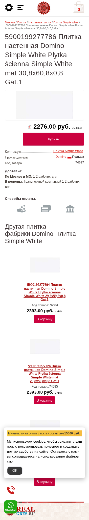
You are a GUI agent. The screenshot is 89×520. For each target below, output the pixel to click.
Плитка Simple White (65, 22)
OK (14, 470)
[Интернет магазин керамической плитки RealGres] (43, 8)
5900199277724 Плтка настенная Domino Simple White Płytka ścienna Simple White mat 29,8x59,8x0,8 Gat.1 (44, 373)
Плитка (21, 22)
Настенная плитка (39, 22)
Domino (61, 156)
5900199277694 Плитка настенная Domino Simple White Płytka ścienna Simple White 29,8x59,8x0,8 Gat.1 (45, 292)
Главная (10, 22)
